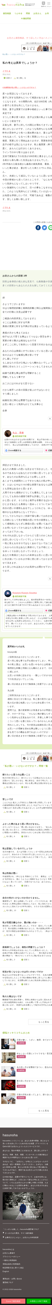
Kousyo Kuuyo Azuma (24, 593)
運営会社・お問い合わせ (12, 1279)
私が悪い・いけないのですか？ (14, 54)
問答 (28, 13)
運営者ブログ (8, 1282)
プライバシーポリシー (11, 1257)
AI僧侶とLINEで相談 (38, 1301)
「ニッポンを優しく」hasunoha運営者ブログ (21, 1229)
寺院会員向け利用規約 (11, 1264)
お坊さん (37, 13)
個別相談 (7, 13)
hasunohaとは (8, 1249)
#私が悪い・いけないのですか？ (23, 87)
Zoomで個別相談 (13, 1301)
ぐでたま (7, 71)
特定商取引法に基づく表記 (13, 1268)
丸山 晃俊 (18, 433)
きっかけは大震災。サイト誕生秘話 (19, 1233)
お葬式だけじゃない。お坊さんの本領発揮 (21, 1237)
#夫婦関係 (7, 87)
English (6, 1271)
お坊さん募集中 (9, 1253)
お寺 (47, 13)
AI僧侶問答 (26, 18)
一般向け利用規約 (10, 1260)
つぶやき (19, 13)
